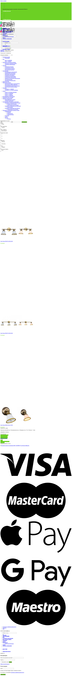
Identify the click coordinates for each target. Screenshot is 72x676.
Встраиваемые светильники (11, 72)
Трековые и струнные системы (9, 62)
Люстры (4, 28)
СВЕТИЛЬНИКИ (6, 29)
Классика (7, 115)
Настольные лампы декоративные (12, 83)
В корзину (2, 243)
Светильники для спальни (12, 109)
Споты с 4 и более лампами (11, 92)
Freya (3, 124)
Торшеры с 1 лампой (9, 89)
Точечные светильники (8, 31)
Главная (2, 50)
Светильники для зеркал (10, 73)
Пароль (2, 659)
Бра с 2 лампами (8, 60)
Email (1, 668)
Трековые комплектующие (11, 63)
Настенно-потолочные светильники (12, 78)
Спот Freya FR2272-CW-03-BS (6, 333)
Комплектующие (6, 57)
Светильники (5, 70)
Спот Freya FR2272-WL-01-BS (6, 425)
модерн (3, 147)
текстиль (4, 143)
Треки (4, 37)
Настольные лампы (7, 32)
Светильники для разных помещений (11, 101)
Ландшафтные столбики (10, 99)
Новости (4, 627)
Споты (4, 34)
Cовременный (8, 111)
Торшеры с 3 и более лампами (11, 90)
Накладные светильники (10, 80)
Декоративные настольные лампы (12, 85)
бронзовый (4, 130)
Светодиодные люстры (10, 68)
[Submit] (3, 634)
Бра (3, 59)
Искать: (6, 42)
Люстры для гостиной (11, 104)
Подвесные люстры (9, 66)
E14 (2, 150)
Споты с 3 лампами (9, 95)
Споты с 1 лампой (8, 94)
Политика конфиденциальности (9, 626)
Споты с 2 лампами (9, 93)
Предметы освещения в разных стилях (11, 110)
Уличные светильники (7, 98)
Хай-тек (6, 117)
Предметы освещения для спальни (12, 108)
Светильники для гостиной (13, 105)
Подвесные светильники (10, 76)
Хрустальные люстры (9, 69)
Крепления (7, 58)
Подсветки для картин (9, 75)
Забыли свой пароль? (5, 664)
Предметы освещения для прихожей (13, 106)
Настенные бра (6, 81)
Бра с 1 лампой (8, 61)
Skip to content (3, 1)
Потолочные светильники (10, 77)
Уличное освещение (7, 38)
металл (3, 141)
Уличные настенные (9, 100)
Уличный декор (10, 114)
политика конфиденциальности (17, 672)
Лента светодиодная (9, 36)
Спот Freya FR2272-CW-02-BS (6, 241)
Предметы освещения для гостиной (12, 102)
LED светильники (8, 79)
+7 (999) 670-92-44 (7, 11)
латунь (3, 127)
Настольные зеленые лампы (11, 86)
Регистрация (3, 674)
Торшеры (5, 33)
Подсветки (5, 35)
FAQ (3, 629)
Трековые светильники (10, 64)
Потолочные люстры (9, 67)
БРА (3, 30)
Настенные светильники (10, 74)
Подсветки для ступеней (8, 97)
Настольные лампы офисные (11, 84)
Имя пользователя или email (6, 657)
